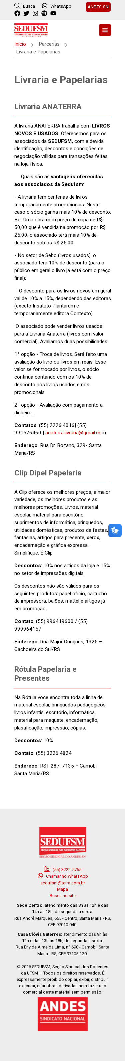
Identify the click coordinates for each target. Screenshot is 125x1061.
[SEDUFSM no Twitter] (27, 13)
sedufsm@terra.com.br (62, 882)
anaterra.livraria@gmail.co (73, 433)
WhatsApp (60, 6)
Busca (28, 6)
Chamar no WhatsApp (66, 876)
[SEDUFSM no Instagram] (36, 13)
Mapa (62, 889)
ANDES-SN (98, 6)
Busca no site (63, 895)
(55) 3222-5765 (66, 869)
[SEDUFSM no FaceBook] (18, 13)
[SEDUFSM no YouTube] (45, 13)
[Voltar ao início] (31, 29)
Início (20, 44)
